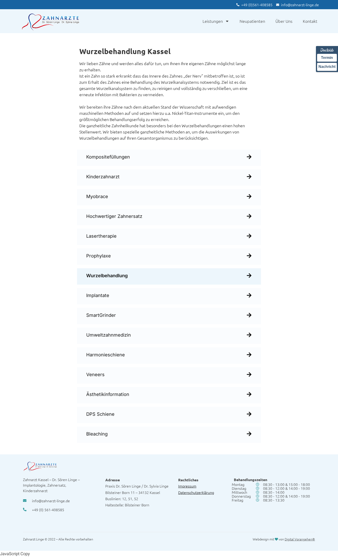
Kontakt (310, 21)
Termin (327, 58)
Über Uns (283, 21)
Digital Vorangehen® (300, 539)
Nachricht (326, 67)
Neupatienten (252, 21)
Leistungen (213, 21)
